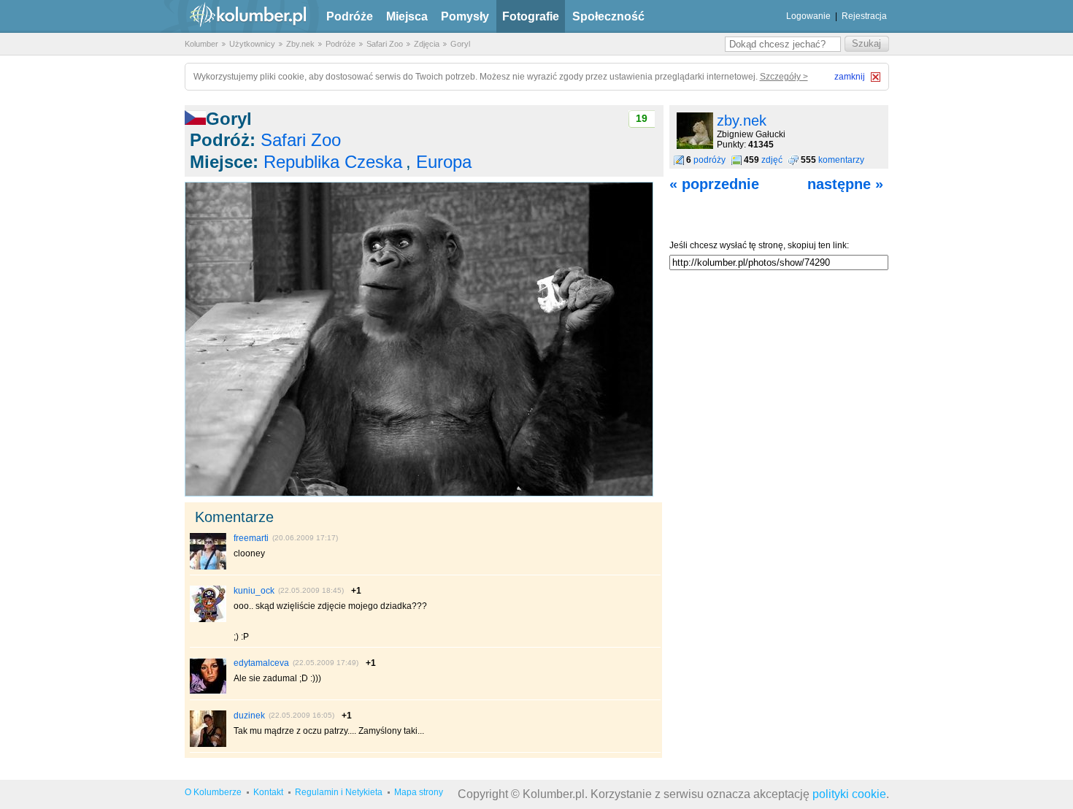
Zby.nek (300, 43)
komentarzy (841, 160)
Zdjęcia (426, 43)
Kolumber (201, 43)
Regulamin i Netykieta (338, 792)
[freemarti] (208, 566)
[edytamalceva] (208, 691)
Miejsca (407, 16)
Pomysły (465, 16)
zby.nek (741, 120)
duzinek (249, 715)
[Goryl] (419, 493)
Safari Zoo (384, 43)
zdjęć (771, 160)
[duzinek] (208, 744)
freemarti (251, 538)
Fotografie (530, 16)
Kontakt (268, 792)
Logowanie (808, 16)
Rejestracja (864, 16)
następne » (845, 184)
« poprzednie (714, 184)
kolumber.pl (235, 16)
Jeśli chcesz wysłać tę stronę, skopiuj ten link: (759, 245)
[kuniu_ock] (208, 619)
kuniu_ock (254, 591)
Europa (444, 162)
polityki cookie (849, 794)
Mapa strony (418, 792)
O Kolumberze (213, 792)
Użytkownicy (252, 43)
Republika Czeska (333, 162)
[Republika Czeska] (195, 119)
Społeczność (608, 16)
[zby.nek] (695, 146)
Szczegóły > (784, 77)
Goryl (460, 43)
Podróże (349, 16)
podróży (709, 160)
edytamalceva (261, 663)
